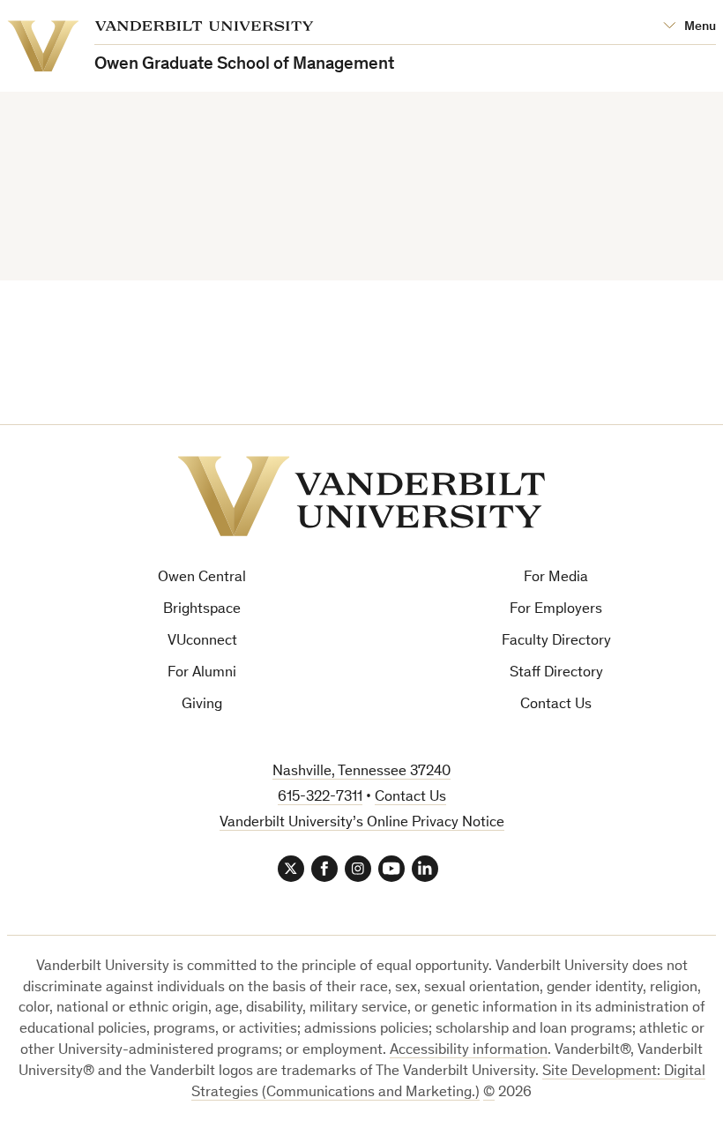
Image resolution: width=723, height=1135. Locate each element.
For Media (556, 578)
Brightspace (202, 609)
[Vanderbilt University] (361, 496)
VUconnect (202, 641)
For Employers (556, 609)
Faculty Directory (556, 641)
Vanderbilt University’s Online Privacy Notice (362, 823)
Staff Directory (556, 673)
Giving (202, 705)
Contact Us (556, 705)
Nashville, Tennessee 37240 (361, 772)
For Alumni (202, 673)
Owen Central (202, 578)
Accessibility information (469, 1050)
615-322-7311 (320, 797)
